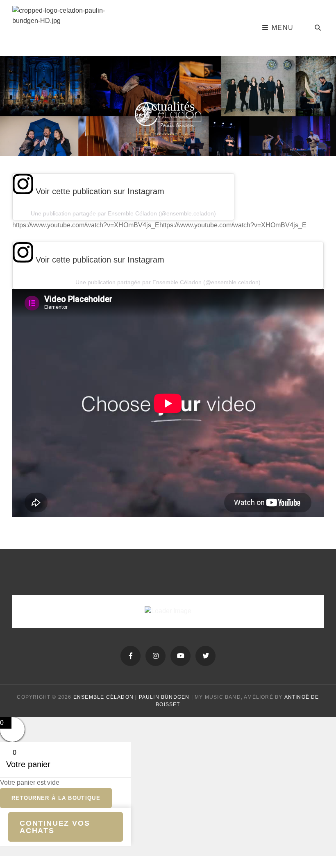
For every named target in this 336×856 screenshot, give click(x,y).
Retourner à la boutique (55, 798)
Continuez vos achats (55, 827)
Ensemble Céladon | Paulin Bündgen (131, 697)
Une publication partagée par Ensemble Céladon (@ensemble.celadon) (123, 213)
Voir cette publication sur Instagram (98, 191)
